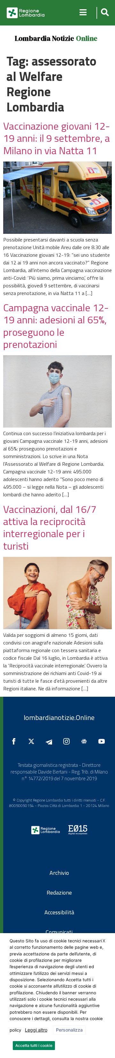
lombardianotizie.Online (59, 717)
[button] (103, 13)
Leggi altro (36, 1030)
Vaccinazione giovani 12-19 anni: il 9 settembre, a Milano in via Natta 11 (56, 138)
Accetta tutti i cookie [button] (33, 1045)
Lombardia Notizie (44, 38)
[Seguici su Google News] (85, 741)
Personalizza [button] (69, 1030)
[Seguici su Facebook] (15, 741)
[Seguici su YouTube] (103, 741)
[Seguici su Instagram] (68, 741)
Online (86, 38)
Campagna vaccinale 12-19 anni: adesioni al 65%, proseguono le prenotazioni (56, 326)
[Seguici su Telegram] (50, 741)
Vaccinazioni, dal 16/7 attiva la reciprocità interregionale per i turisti (49, 527)
